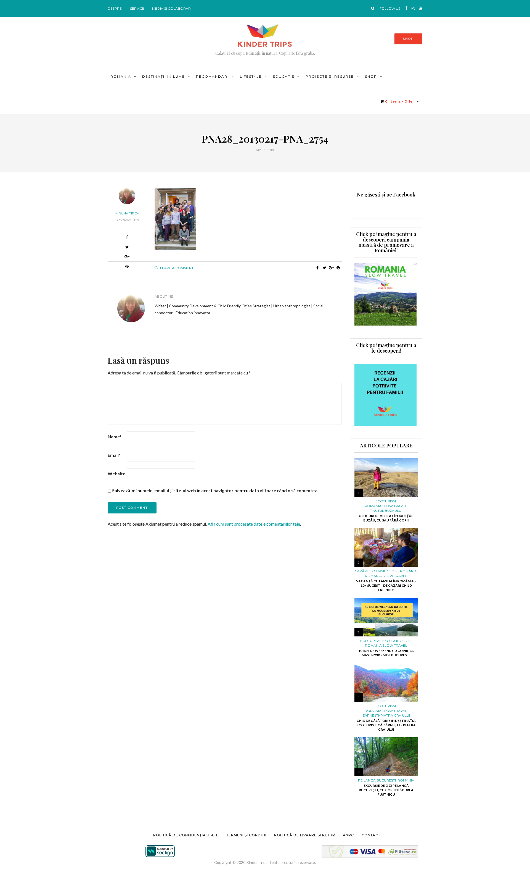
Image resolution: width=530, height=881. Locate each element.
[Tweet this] (324, 268)
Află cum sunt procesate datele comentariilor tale (254, 523)
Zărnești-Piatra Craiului (386, 715)
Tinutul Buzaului (386, 510)
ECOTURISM (385, 501)
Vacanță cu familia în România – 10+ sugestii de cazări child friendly (386, 585)
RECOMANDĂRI (212, 76)
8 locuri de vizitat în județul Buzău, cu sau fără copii (386, 518)
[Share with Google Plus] (127, 257)
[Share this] (317, 268)
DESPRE (115, 8)
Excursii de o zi (383, 571)
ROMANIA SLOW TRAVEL (386, 506)
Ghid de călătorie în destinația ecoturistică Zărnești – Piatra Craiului (386, 725)
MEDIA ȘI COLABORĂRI (172, 8)
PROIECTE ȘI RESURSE (330, 76)
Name (114, 436)
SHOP (408, 39)
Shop (371, 76)
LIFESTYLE (251, 76)
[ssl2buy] (160, 851)
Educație (284, 76)
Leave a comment (176, 268)
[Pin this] (338, 268)
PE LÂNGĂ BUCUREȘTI (377, 780)
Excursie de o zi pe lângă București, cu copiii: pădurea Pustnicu (386, 789)
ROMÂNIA (120, 76)
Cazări (361, 571)
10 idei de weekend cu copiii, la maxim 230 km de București (386, 653)
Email (114, 455)
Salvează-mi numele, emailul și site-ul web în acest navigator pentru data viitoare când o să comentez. (215, 490)
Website (116, 473)
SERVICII (137, 8)
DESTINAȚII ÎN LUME (163, 76)
